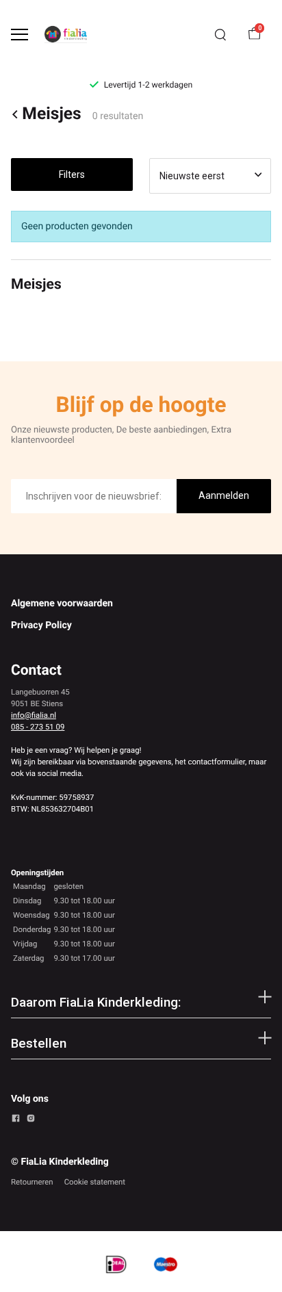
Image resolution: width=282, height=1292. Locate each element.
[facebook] (16, 1120)
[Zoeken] (220, 35)
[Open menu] (19, 34)
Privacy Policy (41, 625)
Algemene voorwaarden (62, 603)
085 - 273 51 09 (37, 727)
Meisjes (51, 114)
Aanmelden (223, 495)
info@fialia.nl (33, 715)
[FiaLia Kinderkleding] (65, 34)
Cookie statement (94, 1182)
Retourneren (32, 1182)
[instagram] (31, 1120)
